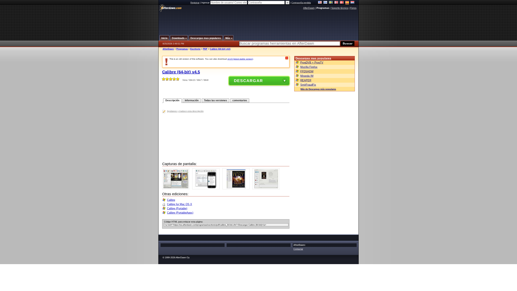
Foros (353, 8)
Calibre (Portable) (177, 208)
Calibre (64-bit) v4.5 (220, 49)
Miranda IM (306, 75)
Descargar (248, 80)
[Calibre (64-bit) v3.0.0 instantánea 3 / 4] (237, 188)
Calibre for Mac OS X (179, 204)
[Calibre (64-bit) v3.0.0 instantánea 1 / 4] (176, 188)
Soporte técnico (339, 8)
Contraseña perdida (301, 2)
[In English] (320, 2)
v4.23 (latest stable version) (240, 59)
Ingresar (205, 2)
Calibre (171, 199)
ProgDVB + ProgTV (311, 62)
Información (192, 100)
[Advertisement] (258, 21)
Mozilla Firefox (308, 67)
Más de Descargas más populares (318, 89)
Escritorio (195, 49)
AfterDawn (309, 8)
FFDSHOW (306, 71)
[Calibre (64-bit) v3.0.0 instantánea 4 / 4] (267, 188)
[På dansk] (342, 2)
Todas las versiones (215, 100)
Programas (182, 49)
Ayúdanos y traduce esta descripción (185, 111)
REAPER (305, 80)
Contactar (298, 249)
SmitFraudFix (308, 84)
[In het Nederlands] (352, 2)
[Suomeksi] (325, 2)
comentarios (239, 100)
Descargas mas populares (313, 58)
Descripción (172, 100)
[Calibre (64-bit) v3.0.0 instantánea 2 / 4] (207, 188)
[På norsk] (336, 2)
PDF (205, 49)
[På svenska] (331, 2)
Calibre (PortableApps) (180, 212)
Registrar (195, 2)
